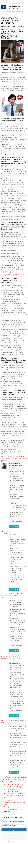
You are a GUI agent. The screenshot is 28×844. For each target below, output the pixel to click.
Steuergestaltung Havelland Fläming (13, 275)
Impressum (21, 841)
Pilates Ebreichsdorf (7, 781)
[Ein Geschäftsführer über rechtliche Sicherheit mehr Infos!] (4, 533)
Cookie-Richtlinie (8, 841)
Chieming (15, 467)
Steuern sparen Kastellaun (9, 253)
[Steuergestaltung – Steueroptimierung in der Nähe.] (12, 7)
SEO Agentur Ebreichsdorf (10, 461)
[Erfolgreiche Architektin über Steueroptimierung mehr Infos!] (4, 657)
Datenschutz (15, 841)
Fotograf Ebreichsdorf (18, 779)
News (5, 11)
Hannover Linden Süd (18, 722)
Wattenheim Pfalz (17, 659)
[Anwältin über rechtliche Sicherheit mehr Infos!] (4, 596)
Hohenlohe (15, 596)
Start (2, 11)
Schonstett (16, 535)
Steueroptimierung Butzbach (10, 219)
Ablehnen (14, 834)
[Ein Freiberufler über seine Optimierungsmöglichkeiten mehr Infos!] (4, 466)
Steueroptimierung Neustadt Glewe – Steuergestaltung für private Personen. (13, 787)
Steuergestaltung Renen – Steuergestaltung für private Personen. (13, 809)
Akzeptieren (14, 830)
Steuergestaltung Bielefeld (9, 154)
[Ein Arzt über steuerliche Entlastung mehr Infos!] (4, 722)
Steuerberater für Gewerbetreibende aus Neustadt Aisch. (14, 802)
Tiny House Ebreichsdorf (19, 459)
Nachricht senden (14, 526)
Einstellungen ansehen (14, 838)
